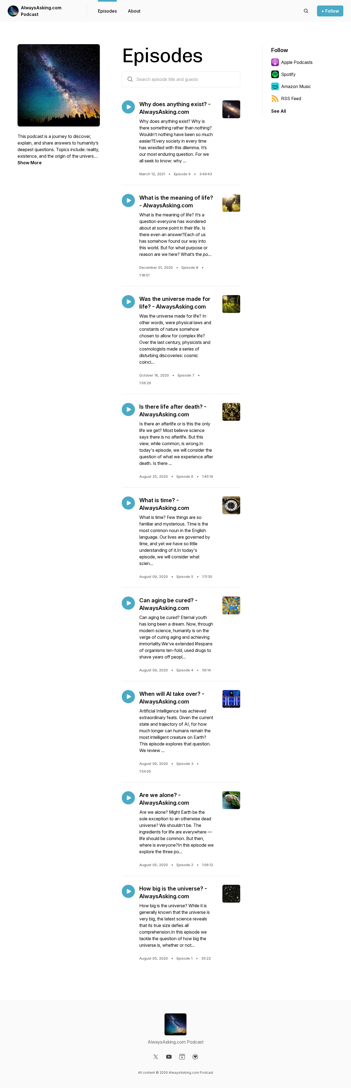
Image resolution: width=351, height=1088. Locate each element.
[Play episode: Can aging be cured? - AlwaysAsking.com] (128, 603)
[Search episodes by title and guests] (130, 79)
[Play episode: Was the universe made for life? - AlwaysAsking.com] (128, 301)
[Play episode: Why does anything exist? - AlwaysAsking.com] (128, 107)
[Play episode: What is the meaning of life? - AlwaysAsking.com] (128, 200)
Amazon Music (296, 86)
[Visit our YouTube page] (169, 1056)
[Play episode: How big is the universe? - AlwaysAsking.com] (128, 891)
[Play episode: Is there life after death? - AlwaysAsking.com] (128, 409)
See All (278, 111)
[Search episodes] (306, 11)
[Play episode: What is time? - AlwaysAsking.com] (128, 503)
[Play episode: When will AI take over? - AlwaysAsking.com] (128, 696)
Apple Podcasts (297, 62)
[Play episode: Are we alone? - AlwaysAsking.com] (128, 797)
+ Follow (330, 11)
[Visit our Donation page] (195, 1056)
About (134, 11)
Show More (30, 162)
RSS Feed (291, 98)
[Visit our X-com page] (155, 1056)
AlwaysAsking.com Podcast (41, 11)
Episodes (107, 11)
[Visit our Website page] (182, 1056)
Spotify (288, 74)
